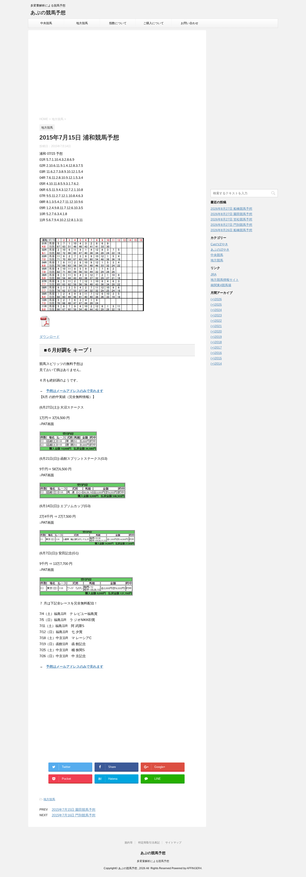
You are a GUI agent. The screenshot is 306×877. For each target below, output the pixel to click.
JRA (213, 274)
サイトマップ (173, 842)
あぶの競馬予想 (48, 12)
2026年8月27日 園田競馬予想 (231, 214)
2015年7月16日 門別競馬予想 (73, 815)
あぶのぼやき (220, 249)
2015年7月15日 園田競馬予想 (73, 809)
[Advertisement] (117, 74)
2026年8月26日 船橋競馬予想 (231, 230)
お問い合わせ (189, 23)
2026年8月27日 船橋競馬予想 (231, 208)
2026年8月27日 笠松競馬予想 (231, 219)
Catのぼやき (219, 244)
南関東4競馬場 (221, 285)
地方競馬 (82, 23)
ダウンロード (49, 337)
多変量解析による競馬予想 (153, 861)
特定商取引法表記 (149, 842)
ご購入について (153, 23)
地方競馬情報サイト (225, 280)
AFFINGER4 (194, 868)
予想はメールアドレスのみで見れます (74, 391)
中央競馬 (46, 23)
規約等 (129, 842)
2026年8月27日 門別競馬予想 (231, 225)
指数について (118, 23)
